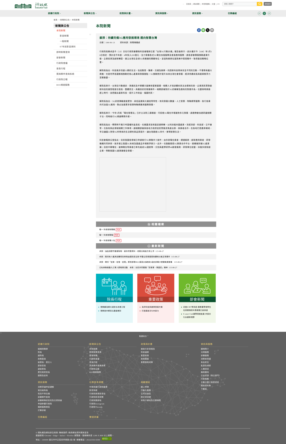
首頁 (55, 20)
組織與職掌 (43, 349)
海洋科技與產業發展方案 (152, 307)
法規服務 (205, 352)
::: (183, 4)
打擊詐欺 (42, 410)
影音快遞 (93, 390)
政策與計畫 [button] (125, 13)
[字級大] (269, 14)
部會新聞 (60, 57)
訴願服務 (205, 356)
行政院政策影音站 (97, 394)
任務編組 (42, 417)
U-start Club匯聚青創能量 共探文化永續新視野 (197, 315)
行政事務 (205, 379)
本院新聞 (76, 20)
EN (218, 4)
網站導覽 (196, 4)
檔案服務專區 (44, 407)
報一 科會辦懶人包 (109, 241)
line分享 (203, 30)
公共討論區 (146, 394)
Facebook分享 (199, 30)
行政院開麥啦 (95, 400)
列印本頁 (212, 30)
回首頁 (188, 4)
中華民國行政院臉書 (98, 387)
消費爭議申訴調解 (46, 387)
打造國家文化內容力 (150, 311)
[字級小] (259, 14)
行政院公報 (62, 79)
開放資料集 (206, 386)
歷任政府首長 (44, 372)
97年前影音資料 (68, 47)
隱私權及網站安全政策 (48, 433)
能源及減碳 (206, 366)
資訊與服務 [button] (160, 13)
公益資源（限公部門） (211, 376)
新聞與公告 (65, 20)
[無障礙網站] (107, 439)
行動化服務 (146, 390)
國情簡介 (205, 349)
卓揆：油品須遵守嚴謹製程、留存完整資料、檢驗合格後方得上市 (131, 251)
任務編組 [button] (232, 13)
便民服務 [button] (196, 13)
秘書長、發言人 (45, 362)
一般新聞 (64, 41)
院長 (40, 352)
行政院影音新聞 (96, 397)
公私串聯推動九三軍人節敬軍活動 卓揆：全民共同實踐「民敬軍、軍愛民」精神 (138, 267)
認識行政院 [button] (53, 13)
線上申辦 (145, 387)
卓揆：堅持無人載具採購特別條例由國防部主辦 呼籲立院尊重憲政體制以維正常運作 (139, 257)
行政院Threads (96, 407)
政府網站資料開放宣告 (78, 433)
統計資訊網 (146, 397)
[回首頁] (30, 6)
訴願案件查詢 (44, 397)
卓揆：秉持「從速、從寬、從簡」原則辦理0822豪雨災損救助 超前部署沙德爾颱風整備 (140, 262)
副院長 (41, 356)
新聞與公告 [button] (89, 13)
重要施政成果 (147, 362)
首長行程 (60, 68)
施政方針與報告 (148, 349)
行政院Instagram (96, 404)
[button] (259, 13)
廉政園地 (205, 372)
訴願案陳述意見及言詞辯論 (50, 400)
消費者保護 (206, 359)
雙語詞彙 (94, 417)
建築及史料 (43, 376)
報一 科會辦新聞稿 (109, 230)
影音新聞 (64, 36)
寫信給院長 (43, 390)
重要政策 (145, 356)
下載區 (204, 389)
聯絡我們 (63, 433)
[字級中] (264, 14)
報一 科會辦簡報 (108, 235)
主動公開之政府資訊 (210, 382)
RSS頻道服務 (63, 85)
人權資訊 (205, 369)
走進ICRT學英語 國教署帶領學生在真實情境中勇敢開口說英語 (197, 308)
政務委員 (42, 359)
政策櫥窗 (145, 359)
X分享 (208, 30)
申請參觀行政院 (45, 404)
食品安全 (205, 362)
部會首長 (42, 366)
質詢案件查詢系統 (65, 74)
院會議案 (145, 352)
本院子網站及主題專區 (151, 400)
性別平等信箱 (44, 394)
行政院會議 (62, 63)
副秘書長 (42, 369)
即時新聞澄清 (63, 52)
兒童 (213, 4)
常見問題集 (206, 4)
